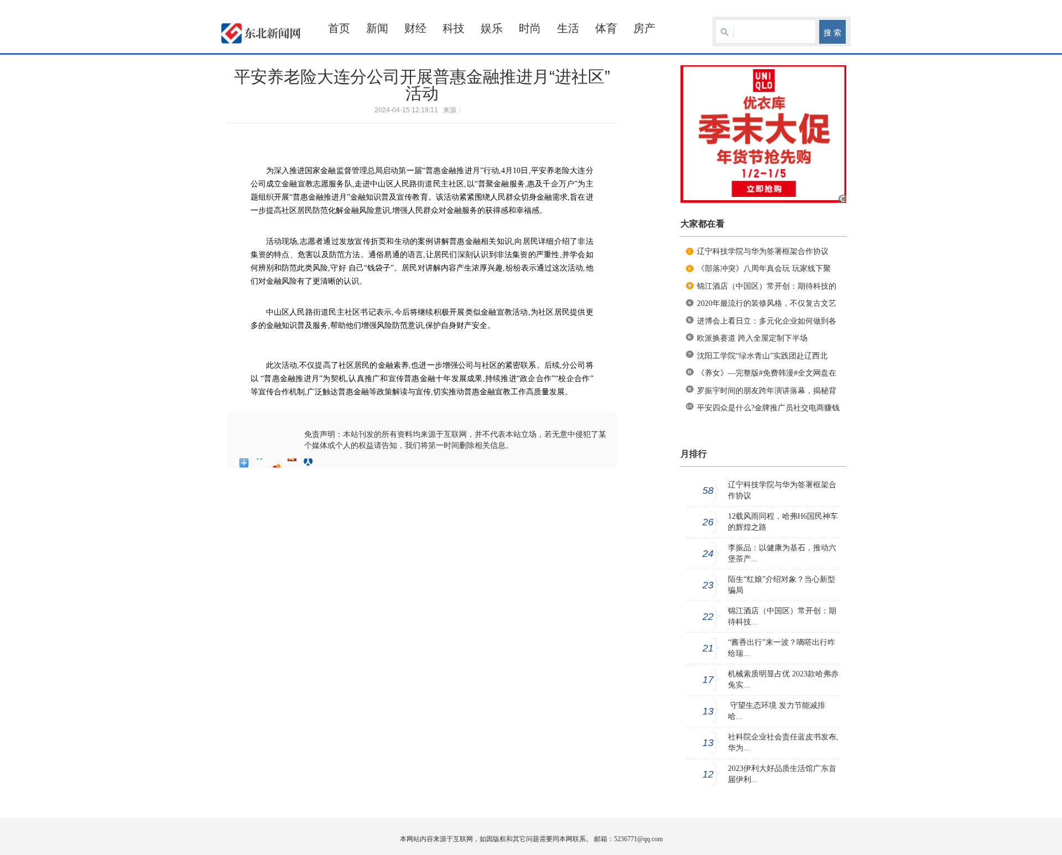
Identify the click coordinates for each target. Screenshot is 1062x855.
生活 (568, 28)
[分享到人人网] (308, 462)
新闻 (377, 28)
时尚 (530, 28)
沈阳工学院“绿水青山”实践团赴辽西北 (762, 356)
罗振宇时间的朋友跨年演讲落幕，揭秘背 (766, 391)
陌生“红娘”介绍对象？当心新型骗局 (781, 585)
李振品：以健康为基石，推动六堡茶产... (782, 553)
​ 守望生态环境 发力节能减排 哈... (776, 711)
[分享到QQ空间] (260, 462)
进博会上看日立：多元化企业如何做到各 (766, 321)
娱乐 (492, 28)
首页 (339, 28)
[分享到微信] (324, 462)
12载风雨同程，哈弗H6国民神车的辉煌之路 (783, 521)
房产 (644, 28)
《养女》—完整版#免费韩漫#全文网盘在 (766, 373)
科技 (453, 28)
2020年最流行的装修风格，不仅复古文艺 (766, 303)
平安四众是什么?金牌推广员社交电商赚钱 (768, 408)
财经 (415, 28)
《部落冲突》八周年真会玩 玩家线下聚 (764, 268)
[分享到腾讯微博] (292, 462)
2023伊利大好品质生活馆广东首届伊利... (782, 774)
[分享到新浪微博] (276, 462)
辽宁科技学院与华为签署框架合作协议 (763, 251)
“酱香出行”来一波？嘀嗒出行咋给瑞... (781, 648)
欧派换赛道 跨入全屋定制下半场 (752, 338)
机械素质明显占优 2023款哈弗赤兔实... (783, 679)
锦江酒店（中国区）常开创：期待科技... (782, 616)
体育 (606, 28)
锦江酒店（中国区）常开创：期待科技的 (766, 286)
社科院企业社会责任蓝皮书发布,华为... (783, 742)
